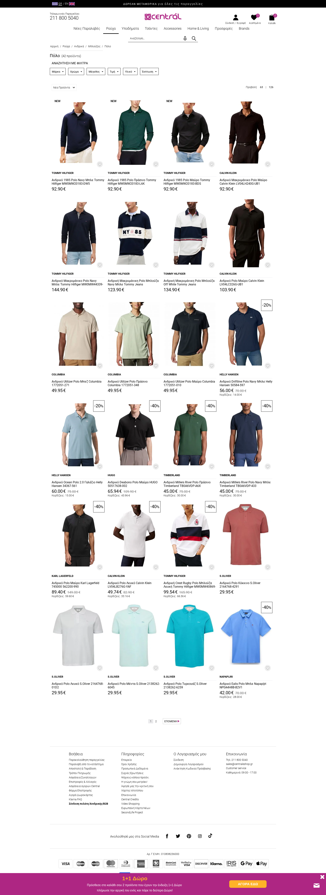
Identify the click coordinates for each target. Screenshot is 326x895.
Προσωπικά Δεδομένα (134, 768)
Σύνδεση (229, 23)
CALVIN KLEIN (228, 172)
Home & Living (198, 28)
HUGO (111, 475)
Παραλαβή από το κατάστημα (86, 764)
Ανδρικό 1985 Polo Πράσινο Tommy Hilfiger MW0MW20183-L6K (132, 181)
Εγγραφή (241, 23)
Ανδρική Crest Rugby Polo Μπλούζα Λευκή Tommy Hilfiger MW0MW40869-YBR (190, 585)
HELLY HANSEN (229, 374)
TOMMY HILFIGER (63, 172)
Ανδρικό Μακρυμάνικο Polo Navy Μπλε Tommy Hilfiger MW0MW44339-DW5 (77, 283)
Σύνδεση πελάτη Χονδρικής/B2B (88, 803)
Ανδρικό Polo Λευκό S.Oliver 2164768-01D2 (77, 685)
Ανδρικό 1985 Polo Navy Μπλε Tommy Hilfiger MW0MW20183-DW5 (78, 181)
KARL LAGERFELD (62, 575)
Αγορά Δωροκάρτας (81, 795)
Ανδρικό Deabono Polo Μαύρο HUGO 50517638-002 (133, 484)
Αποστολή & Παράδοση (82, 768)
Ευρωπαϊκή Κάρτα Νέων (135, 808)
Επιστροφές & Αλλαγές (82, 781)
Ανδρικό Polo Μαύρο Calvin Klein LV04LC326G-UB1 (242, 282)
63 (261, 87)
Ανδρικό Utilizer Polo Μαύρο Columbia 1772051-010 (189, 383)
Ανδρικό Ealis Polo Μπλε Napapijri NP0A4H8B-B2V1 (243, 685)
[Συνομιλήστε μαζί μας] (316, 885)
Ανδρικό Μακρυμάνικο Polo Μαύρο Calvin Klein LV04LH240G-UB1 (243, 181)
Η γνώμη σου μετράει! (134, 781)
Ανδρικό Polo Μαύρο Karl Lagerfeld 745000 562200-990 (75, 584)
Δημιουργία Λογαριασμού (188, 764)
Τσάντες (151, 28)
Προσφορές (224, 28)
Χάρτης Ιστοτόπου (132, 790)
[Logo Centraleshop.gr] (163, 16)
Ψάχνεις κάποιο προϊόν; (135, 777)
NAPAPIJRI (226, 676)
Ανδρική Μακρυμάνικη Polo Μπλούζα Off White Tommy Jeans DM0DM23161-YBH (189, 283)
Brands (244, 28)
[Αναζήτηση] (194, 38)
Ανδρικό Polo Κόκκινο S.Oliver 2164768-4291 (240, 584)
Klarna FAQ (75, 799)
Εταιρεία (126, 759)
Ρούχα (111, 28)
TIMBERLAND (172, 475)
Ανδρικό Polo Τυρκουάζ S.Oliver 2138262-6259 (185, 685)
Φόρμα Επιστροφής (80, 790)
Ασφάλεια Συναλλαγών (82, 777)
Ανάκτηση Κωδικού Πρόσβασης (192, 768)
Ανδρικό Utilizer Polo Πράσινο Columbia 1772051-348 (128, 383)
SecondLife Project (132, 812)
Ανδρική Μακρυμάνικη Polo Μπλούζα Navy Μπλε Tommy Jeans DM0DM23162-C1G (133, 283)
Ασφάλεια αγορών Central (84, 786)
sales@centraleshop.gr (239, 764)
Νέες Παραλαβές (87, 28)
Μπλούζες (94, 46)
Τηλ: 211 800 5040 (237, 759)
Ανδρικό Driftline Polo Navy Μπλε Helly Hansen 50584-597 (246, 383)
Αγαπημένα (255, 23)
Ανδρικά (79, 46)
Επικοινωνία (128, 795)
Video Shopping (130, 803)
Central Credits (130, 799)
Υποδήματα (130, 28)
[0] (254, 18)
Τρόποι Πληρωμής (80, 773)
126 (271, 87)
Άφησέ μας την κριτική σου (137, 786)
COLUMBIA (58, 374)
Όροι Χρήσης (129, 764)
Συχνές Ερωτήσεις (132, 773)
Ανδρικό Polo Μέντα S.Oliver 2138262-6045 (134, 685)
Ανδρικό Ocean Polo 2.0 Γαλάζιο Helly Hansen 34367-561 (77, 484)
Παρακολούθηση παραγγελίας (87, 759)
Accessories (172, 28)
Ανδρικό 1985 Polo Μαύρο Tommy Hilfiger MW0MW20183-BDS (187, 181)
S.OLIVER (225, 575)
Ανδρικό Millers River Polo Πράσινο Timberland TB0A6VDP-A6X (187, 484)
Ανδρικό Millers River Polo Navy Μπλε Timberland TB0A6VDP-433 (245, 484)
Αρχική (54, 46)
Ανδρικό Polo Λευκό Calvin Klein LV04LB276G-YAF (129, 584)
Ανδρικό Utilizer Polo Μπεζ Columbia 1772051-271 (76, 383)
